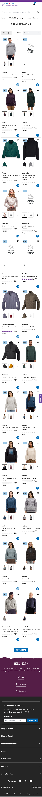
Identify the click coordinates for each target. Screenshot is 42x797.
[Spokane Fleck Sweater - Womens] (11, 99)
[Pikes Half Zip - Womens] (31, 553)
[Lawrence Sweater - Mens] (11, 48)
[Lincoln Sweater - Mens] (31, 351)
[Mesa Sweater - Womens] (11, 401)
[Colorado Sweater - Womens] (31, 502)
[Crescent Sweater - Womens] (11, 553)
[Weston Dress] (31, 99)
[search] (38, 12)
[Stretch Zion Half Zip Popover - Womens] (11, 149)
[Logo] (9, 5)
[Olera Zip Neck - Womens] (31, 300)
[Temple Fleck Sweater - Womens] (11, 502)
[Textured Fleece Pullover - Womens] (11, 250)
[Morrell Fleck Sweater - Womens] (31, 401)
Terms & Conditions (7, 787)
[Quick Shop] (17, 84)
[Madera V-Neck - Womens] (31, 250)
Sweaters (27, 18)
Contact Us (22, 691)
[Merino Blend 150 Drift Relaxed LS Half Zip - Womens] (31, 149)
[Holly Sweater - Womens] (31, 452)
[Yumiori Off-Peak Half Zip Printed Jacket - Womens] (11, 603)
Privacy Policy (36, 787)
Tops (20, 18)
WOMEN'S (13, 18)
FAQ (22, 677)
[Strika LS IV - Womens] (11, 200)
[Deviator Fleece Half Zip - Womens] (11, 300)
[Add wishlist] (18, 39)
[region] (19, 781)
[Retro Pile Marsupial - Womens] (31, 200)
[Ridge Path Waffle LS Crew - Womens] (31, 603)
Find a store (22, 684)
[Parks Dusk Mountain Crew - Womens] (11, 452)
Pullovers (35, 18)
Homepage (4, 18)
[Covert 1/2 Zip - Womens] (11, 351)
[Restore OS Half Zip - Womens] (31, 48)
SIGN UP (32, 720)
